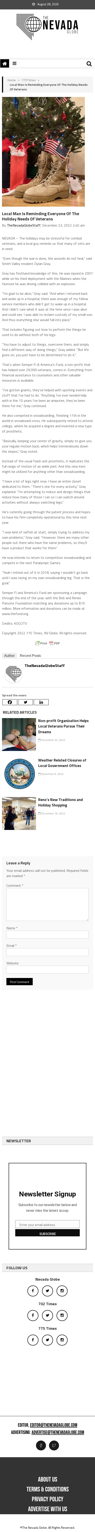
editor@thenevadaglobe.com (53, 1425)
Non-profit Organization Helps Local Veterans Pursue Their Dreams (63, 726)
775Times (29, 80)
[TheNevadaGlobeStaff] (13, 673)
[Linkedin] (41, 702)
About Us (47, 1480)
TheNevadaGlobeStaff (23, 225)
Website (12, 963)
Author (9, 656)
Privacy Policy (47, 1499)
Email (11, 945)
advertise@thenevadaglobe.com (58, 1432)
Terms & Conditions (48, 1489)
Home (12, 80)
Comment (14, 885)
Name (12, 928)
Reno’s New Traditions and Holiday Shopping (60, 802)
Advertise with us (47, 1509)
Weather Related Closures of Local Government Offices (62, 763)
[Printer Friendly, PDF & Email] (47, 643)
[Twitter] (25, 702)
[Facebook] (9, 702)
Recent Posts (30, 656)
